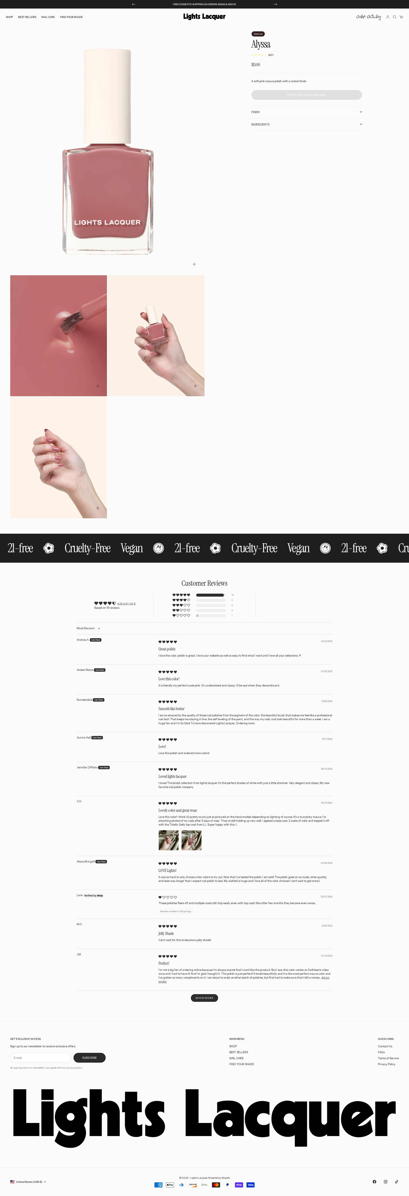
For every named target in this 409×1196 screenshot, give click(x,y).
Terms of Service (388, 1058)
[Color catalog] (369, 17)
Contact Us (385, 1046)
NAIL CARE (236, 1058)
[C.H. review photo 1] (168, 840)
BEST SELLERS (27, 16)
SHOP (233, 1046)
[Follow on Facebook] (374, 1182)
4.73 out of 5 (126, 603)
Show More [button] (204, 997)
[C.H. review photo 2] (191, 840)
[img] (167, 642)
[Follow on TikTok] (397, 1182)
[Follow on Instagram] (385, 1182)
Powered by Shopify (219, 1177)
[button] (182, 595)
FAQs (381, 1052)
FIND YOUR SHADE (241, 1064)
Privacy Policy (386, 1064)
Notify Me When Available (306, 94)
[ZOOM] (194, 264)
